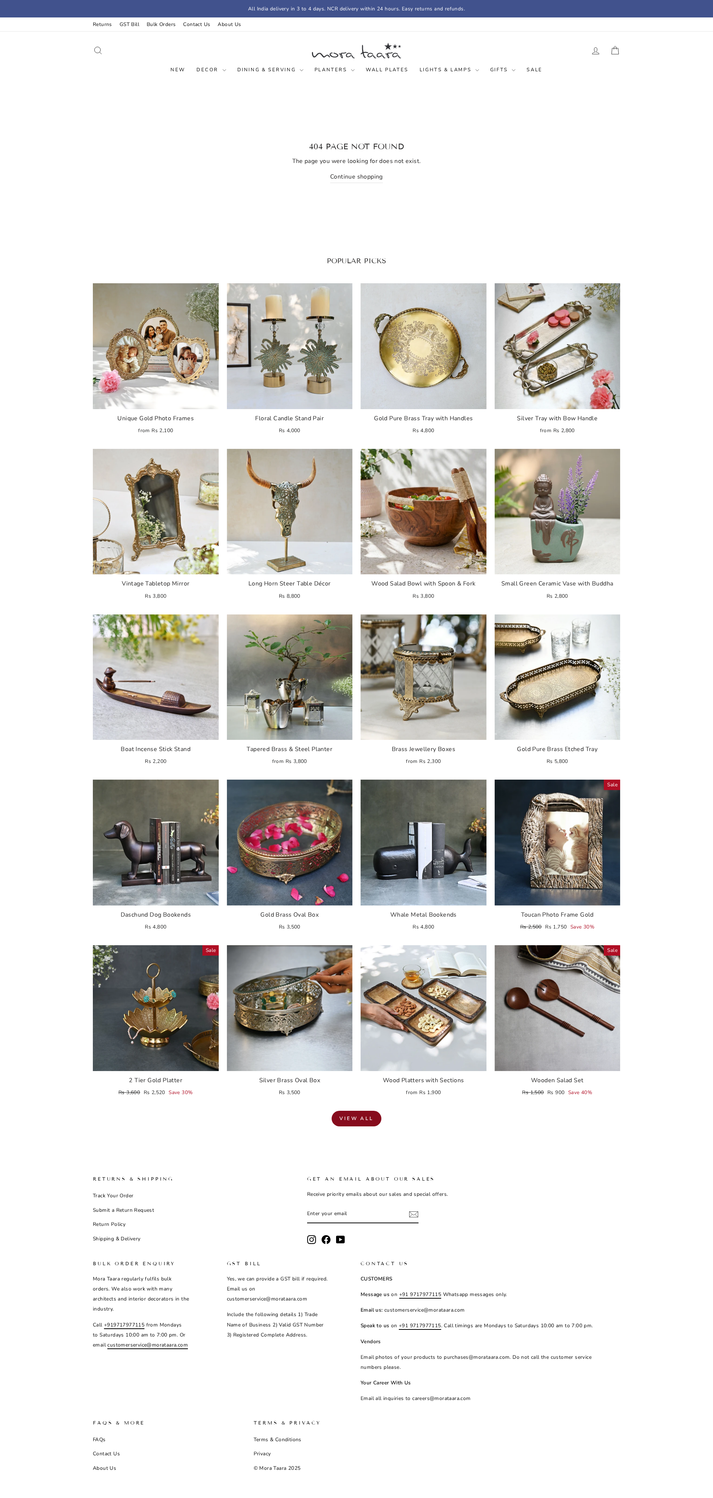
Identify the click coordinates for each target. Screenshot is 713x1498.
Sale (534, 69)
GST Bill (129, 24)
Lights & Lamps (446, 69)
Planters (332, 69)
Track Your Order (113, 1195)
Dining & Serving (267, 69)
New (177, 69)
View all (356, 1118)
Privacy (262, 1453)
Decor (208, 69)
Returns (102, 24)
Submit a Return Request (123, 1210)
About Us (229, 24)
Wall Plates (387, 69)
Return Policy (109, 1224)
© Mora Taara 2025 (277, 1468)
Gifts (500, 69)
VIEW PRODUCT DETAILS (155, 399)
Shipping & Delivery (117, 1238)
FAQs (99, 1439)
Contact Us (196, 24)
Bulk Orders (161, 24)
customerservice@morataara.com (147, 1344)
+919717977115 (124, 1324)
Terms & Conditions (278, 1439)
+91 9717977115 (420, 1294)
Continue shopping (356, 177)
